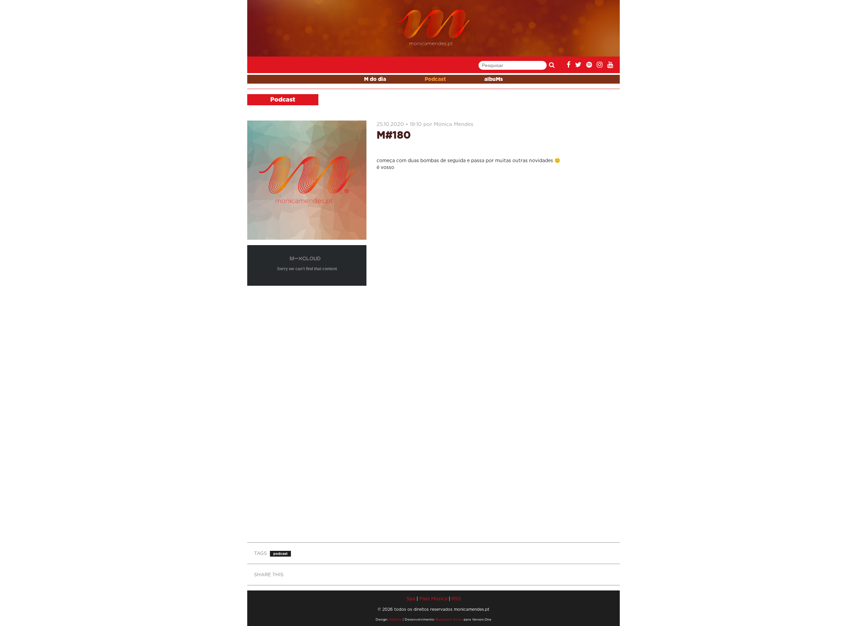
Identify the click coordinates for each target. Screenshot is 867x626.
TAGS (260, 553)
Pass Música (433, 598)
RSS (456, 598)
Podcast (435, 79)
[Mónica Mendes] (433, 28)
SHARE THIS (268, 574)
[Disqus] (496, 265)
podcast (280, 554)
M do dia (375, 79)
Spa (410, 598)
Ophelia (395, 619)
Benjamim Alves (449, 619)
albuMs (493, 79)
